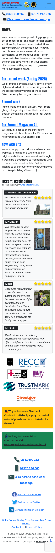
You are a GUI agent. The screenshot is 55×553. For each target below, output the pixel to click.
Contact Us (17, 527)
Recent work (11, 101)
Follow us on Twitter (29, 502)
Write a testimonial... (29, 185)
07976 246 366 (41, 14)
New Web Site (11, 144)
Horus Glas (42, 541)
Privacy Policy (34, 527)
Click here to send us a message (28, 19)
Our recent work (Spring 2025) (24, 78)
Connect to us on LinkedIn (29, 510)
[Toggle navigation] (49, 5)
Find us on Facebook (29, 494)
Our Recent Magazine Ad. (20, 124)
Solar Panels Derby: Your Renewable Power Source (27, 521)
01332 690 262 (15, 14)
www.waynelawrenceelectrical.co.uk (25, 444)
